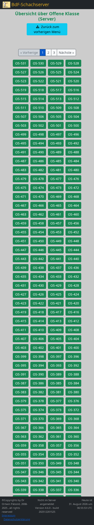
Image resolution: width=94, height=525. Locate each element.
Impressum (8, 515)
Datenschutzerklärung (17, 519)
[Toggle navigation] (84, 4)
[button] (47, 29)
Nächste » (66, 52)
